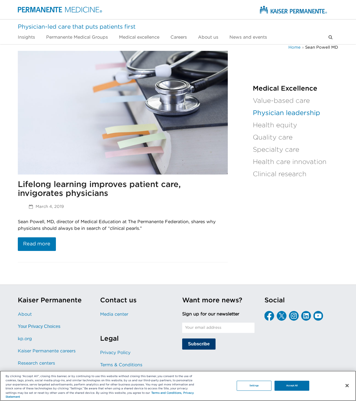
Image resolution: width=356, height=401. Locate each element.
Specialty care (276, 149)
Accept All (292, 385)
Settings (254, 385)
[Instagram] (294, 316)
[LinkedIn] (306, 316)
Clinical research (279, 174)
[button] (330, 37)
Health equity (275, 125)
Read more (36, 243)
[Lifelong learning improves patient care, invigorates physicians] (123, 112)
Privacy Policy (115, 352)
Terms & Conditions (121, 365)
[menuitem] (29, 37)
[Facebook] (269, 316)
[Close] (347, 385)
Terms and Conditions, (166, 393)
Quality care (273, 137)
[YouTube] (318, 316)
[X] (281, 316)
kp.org (25, 339)
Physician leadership (286, 113)
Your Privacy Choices (39, 326)
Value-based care (281, 101)
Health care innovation (290, 162)
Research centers (36, 363)
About (25, 314)
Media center (114, 314)
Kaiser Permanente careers (47, 351)
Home (294, 47)
